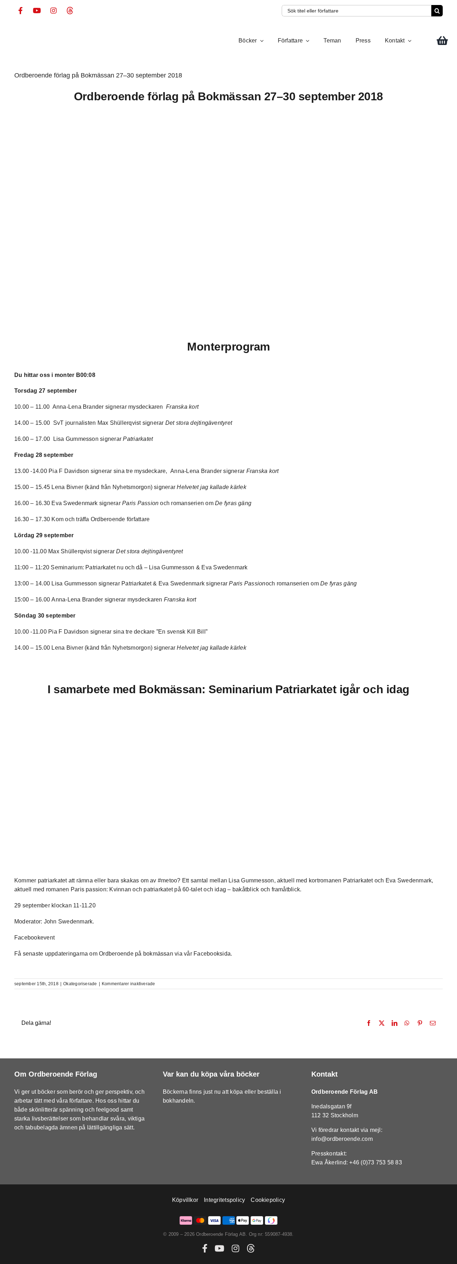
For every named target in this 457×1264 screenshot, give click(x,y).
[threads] (70, 10)
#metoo (167, 880)
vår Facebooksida (207, 954)
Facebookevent (34, 938)
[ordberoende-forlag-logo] (27, 30)
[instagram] (53, 10)
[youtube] (37, 10)
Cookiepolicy (268, 1200)
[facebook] (20, 10)
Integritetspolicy (224, 1200)
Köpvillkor (185, 1200)
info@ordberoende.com (342, 1139)
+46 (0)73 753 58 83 (375, 1162)
